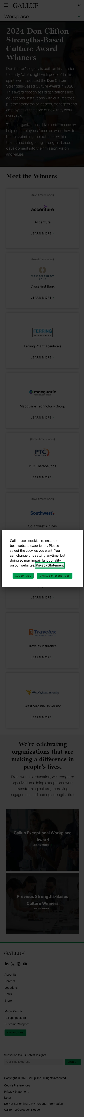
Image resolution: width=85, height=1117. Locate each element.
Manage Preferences (55, 575)
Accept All (23, 575)
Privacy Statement (50, 565)
